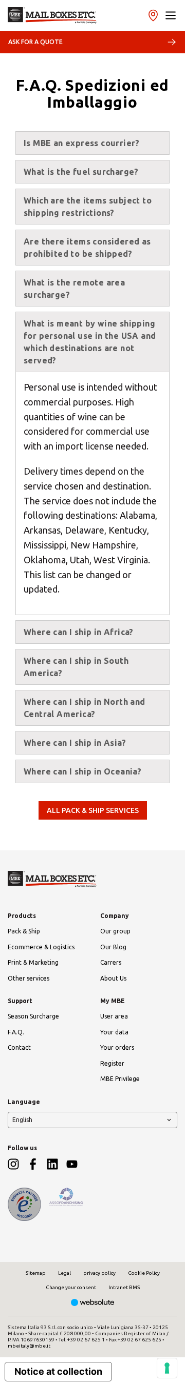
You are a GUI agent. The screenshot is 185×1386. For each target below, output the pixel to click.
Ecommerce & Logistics (41, 947)
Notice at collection (58, 1371)
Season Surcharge (33, 1016)
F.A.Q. (16, 1032)
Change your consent (71, 1287)
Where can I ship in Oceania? (82, 771)
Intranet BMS (124, 1287)
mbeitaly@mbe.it (29, 1346)
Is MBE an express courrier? (82, 143)
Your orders (117, 1047)
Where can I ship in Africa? (79, 632)
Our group (115, 931)
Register (112, 1063)
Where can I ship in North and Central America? (84, 708)
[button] (170, 15)
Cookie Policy (144, 1273)
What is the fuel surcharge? (81, 171)
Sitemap (36, 1273)
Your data (114, 1032)
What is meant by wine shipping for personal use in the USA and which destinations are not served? (90, 342)
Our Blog (113, 947)
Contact (19, 1047)
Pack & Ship (24, 931)
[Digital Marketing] (93, 1303)
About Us (113, 978)
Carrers (110, 962)
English (22, 1119)
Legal (64, 1273)
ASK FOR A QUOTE (35, 41)
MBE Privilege (120, 1078)
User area (114, 1016)
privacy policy (99, 1273)
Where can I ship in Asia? (75, 742)
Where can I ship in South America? (76, 667)
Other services (28, 978)
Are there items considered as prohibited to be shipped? (87, 247)
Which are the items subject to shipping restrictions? (88, 206)
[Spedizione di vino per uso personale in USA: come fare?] (52, 15)
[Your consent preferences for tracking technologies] (167, 1368)
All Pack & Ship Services (93, 810)
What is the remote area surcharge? (74, 288)
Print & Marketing (33, 962)
